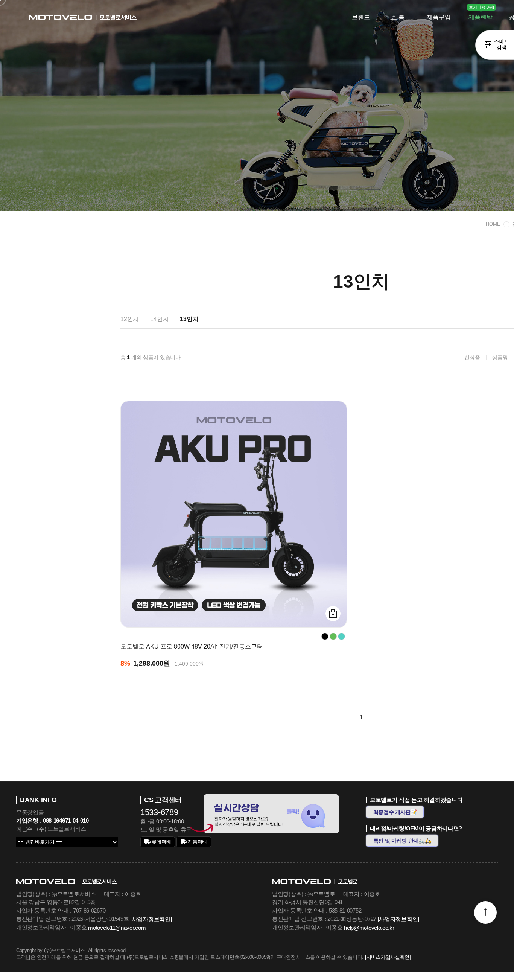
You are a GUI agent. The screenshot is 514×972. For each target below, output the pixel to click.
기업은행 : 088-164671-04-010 (52, 820)
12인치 (129, 319)
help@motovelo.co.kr (369, 928)
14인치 (159, 319)
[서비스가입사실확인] (388, 957)
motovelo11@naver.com (117, 928)
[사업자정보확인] (151, 919)
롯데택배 (161, 842)
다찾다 (494, 46)
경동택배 (197, 842)
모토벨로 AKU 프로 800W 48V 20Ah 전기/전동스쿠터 (191, 647)
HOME (493, 224)
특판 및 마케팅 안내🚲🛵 (402, 841)
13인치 (189, 319)
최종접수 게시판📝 (395, 812)
